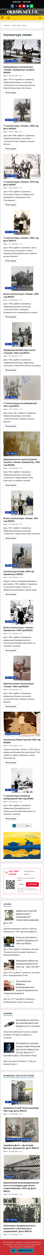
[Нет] (41, 1247)
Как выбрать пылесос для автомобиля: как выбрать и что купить (28, 1023)
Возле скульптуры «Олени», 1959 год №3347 (22, 278)
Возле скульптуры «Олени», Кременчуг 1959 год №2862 (22, 612)
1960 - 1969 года (11, 232)
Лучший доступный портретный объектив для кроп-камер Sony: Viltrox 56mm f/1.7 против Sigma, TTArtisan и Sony (21, 1049)
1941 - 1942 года (11, 1102)
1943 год (9, 1177)
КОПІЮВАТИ (32, 884)
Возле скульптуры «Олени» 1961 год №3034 (22, 502)
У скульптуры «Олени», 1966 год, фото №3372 (22, 222)
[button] (2, 18)
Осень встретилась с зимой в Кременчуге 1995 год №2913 (27, 940)
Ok (13, 1250)
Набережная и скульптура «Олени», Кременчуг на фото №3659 (22, 51)
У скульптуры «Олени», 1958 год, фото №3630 (22, 110)
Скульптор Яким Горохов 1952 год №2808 (22, 724)
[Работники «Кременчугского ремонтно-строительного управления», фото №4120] (22, 1210)
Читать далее (11, 93)
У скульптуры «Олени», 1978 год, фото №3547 (22, 166)
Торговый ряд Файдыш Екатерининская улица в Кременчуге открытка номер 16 (20, 987)
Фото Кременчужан (12, 733)
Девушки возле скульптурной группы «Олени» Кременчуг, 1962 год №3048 (22, 443)
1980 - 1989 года (11, 1220)
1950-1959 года (11, 120)
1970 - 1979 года (11, 61)
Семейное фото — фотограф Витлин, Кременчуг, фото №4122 (21, 1146)
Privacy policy (25, 1250)
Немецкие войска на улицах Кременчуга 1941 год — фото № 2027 (28, 963)
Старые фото (10, 1139)
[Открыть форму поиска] (40, 18)
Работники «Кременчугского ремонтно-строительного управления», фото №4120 (19, 1228)
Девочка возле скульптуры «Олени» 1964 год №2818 (22, 668)
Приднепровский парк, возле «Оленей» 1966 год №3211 (22, 334)
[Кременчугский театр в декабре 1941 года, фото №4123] (22, 1092)
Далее (27, 826)
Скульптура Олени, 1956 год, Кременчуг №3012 (22, 556)
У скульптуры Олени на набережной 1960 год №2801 (22, 780)
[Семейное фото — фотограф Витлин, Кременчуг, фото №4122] (22, 1129)
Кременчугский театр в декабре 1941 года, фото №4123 (21, 1109)
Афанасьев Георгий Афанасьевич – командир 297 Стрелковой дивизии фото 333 (21, 916)
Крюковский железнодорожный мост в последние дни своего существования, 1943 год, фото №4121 (21, 1187)
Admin (5, 76)
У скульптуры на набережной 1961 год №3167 (22, 387)
